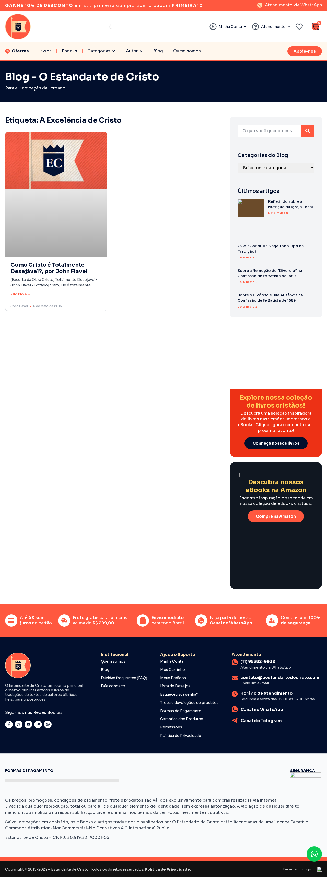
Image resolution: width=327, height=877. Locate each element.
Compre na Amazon (276, 516)
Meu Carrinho (172, 669)
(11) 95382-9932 (257, 661)
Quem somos (113, 661)
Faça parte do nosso (231, 620)
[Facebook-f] (9, 724)
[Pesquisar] (307, 131)
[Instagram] (18, 724)
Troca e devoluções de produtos (189, 702)
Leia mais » (20, 294)
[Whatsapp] (48, 724)
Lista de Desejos (175, 686)
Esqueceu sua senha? (179, 694)
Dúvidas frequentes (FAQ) (124, 678)
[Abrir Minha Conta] (245, 26)
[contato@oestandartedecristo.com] (235, 678)
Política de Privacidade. (168, 869)
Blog (105, 669)
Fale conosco (113, 686)
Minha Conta (171, 661)
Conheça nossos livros (276, 443)
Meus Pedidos (173, 678)
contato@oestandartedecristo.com (279, 677)
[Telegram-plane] (38, 724)
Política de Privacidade (180, 735)
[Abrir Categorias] (114, 51)
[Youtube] (28, 724)
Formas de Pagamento (180, 711)
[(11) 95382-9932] (235, 662)
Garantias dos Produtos (181, 719)
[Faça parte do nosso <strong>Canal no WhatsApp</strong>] (201, 620)
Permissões (171, 727)
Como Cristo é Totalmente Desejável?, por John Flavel (49, 268)
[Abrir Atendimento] (288, 26)
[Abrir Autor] (141, 51)
